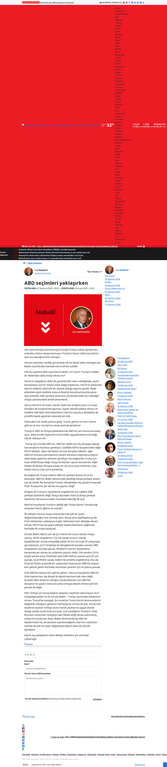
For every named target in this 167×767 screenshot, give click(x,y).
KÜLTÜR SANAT (89, 246)
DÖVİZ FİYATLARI (45, 3)
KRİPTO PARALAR (58, 3)
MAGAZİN (78, 246)
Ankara (55, 754)
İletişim (142, 716)
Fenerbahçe (141, 754)
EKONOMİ (60, 246)
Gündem (151, 754)
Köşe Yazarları (34, 263)
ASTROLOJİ (69, 3)
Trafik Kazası (45, 754)
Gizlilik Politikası (123, 716)
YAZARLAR (116, 2)
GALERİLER (106, 2)
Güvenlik (26, 754)
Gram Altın (161, 124)
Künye (114, 716)
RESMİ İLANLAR (110, 246)
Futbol (63, 754)
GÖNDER (97, 699)
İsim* (27, 664)
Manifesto (134, 716)
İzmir (158, 754)
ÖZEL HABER (42, 246)
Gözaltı (131, 754)
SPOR (72, 246)
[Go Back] (165, 764)
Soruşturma (122, 754)
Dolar (136, 124)
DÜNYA (67, 246)
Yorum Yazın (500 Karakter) (37, 673)
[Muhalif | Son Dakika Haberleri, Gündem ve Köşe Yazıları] (28, 716)
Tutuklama (71, 754)
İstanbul (35, 754)
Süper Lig (81, 754)
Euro (147, 124)
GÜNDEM (52, 246)
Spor (113, 754)
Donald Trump (103, 754)
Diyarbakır (91, 754)
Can (41, 270)
